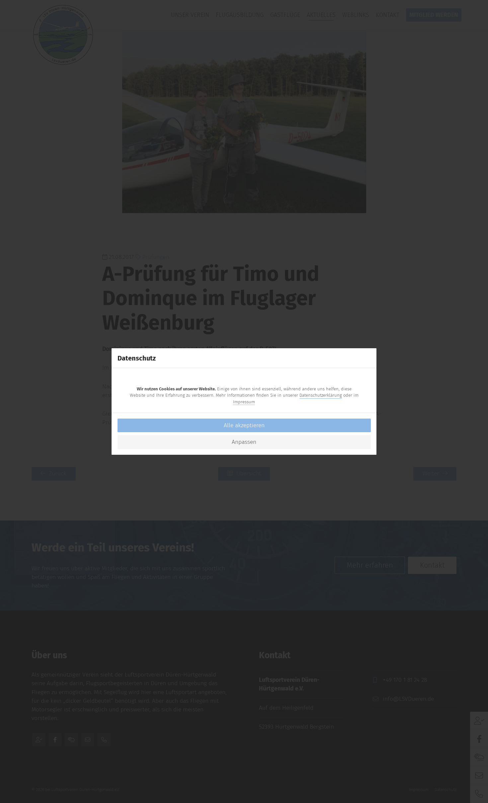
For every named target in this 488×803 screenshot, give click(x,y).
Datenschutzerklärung (320, 395)
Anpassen (244, 442)
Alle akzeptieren (244, 425)
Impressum (244, 401)
